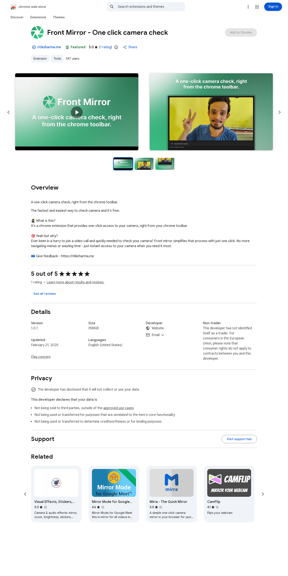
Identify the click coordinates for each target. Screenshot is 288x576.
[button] (257, 7)
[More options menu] (248, 7)
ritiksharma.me (49, 47)
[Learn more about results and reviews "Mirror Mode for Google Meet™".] (103, 507)
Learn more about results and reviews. (75, 282)
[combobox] (151, 6)
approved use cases (118, 408)
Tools (57, 58)
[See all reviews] (44, 294)
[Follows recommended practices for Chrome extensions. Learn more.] (67, 47)
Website (158, 328)
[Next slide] (279, 112)
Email (156, 335)
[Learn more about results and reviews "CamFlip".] (217, 507)
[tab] (17, 17)
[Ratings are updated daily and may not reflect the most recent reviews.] (116, 47)
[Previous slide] (8, 112)
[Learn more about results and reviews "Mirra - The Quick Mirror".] (161, 507)
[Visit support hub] (239, 439)
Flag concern (41, 357)
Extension (40, 58)
